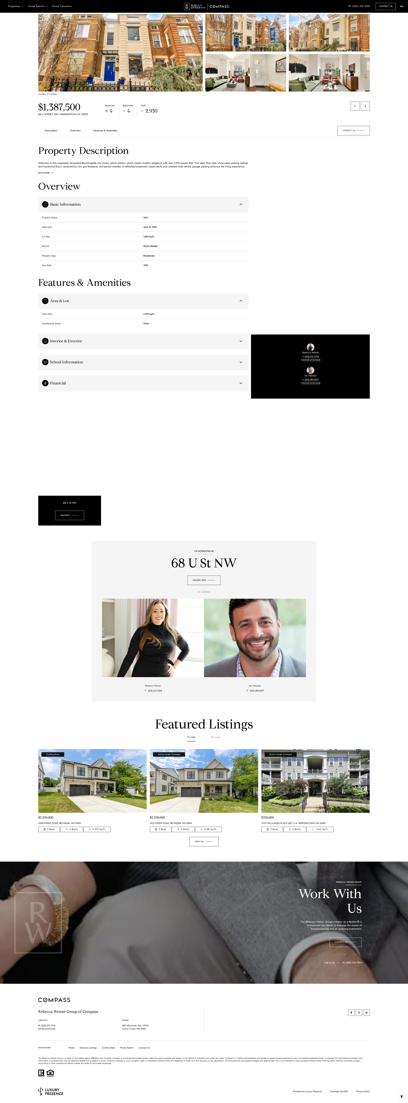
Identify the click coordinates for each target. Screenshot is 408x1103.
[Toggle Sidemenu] (401, 6)
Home (71, 1047)
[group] (92, 790)
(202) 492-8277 (312, 379)
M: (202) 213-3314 (359, 6)
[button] (353, 130)
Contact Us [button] (386, 6)
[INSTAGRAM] (359, 1012)
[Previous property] (45, 780)
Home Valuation (62, 6)
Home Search (126, 1047)
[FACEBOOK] (351, 1012)
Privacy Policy (363, 1091)
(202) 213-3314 (312, 356)
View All (329, 72)
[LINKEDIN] (366, 1012)
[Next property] (362, 780)
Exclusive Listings (88, 1047)
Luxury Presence (313, 1091)
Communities (108, 1047)
